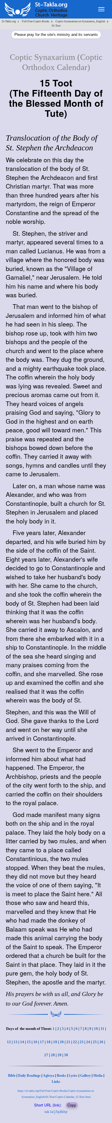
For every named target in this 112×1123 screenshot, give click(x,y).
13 (15, 1042)
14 (22, 1042)
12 (9, 1042)
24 (88, 1042)
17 (42, 1042)
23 (82, 1042)
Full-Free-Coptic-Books (35, 21)
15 (29, 1042)
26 (101, 1042)
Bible (12, 1076)
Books (61, 1076)
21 (68, 1042)
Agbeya (48, 1076)
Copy (71, 1105)
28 (53, 1055)
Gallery (85, 1076)
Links (56, 1082)
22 (75, 1042)
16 (35, 1042)
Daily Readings (29, 1076)
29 (59, 1055)
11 (102, 1028)
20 (62, 1042)
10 (96, 1028)
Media (98, 1076)
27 (46, 1055)
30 (66, 1055)
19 (55, 1042)
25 (95, 1042)
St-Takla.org (9, 21)
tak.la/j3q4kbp (56, 1111)
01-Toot (56, 25)
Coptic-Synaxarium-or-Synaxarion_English (80, 21)
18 (49, 1042)
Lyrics (73, 1076)
